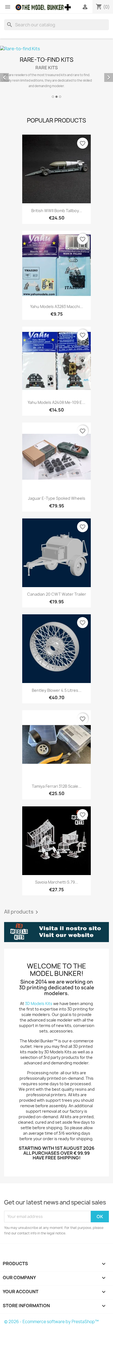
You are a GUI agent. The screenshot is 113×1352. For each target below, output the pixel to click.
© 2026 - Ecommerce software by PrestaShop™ (51, 1322)
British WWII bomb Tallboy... (56, 210)
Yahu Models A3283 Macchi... (56, 306)
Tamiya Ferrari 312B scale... (56, 786)
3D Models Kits (38, 1003)
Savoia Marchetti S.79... (56, 882)
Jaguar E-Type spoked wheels (56, 498)
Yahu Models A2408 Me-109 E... (56, 402)
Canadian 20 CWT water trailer (56, 594)
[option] (56, 72)
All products (22, 912)
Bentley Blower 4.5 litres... (56, 690)
